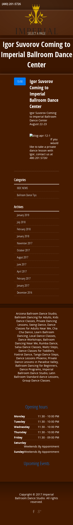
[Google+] (39, 511)
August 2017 (22, 257)
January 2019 (23, 215)
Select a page (37, 33)
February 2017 (24, 278)
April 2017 (22, 271)
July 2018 (21, 222)
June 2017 (21, 264)
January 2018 (23, 236)
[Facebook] (34, 511)
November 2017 (24, 243)
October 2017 (23, 250)
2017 (39, 494)
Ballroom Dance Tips (27, 195)
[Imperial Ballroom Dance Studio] (36, 20)
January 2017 (23, 285)
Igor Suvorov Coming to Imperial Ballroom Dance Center (44, 93)
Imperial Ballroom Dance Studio (34, 496)
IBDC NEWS (22, 188)
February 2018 (24, 229)
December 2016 (24, 292)
